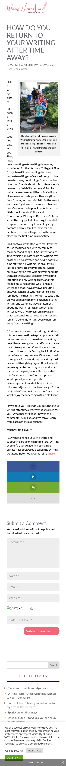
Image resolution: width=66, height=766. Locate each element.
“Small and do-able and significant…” (30, 688)
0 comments (20, 68)
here (52, 453)
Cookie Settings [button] (14, 750)
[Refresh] (32, 608)
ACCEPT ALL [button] (14, 757)
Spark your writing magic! (23, 712)
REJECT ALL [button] (34, 750)
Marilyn (14, 64)
